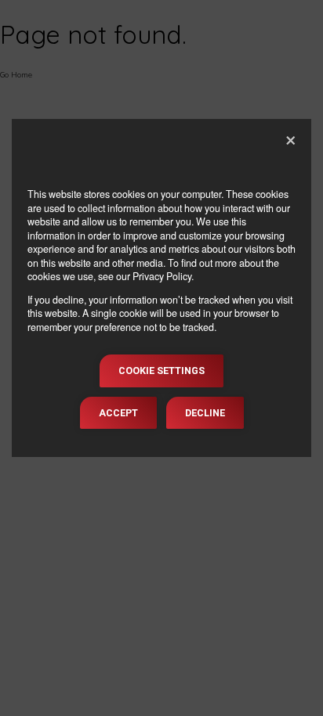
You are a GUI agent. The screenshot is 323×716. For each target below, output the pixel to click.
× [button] (291, 137)
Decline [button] (205, 413)
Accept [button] (118, 413)
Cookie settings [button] (161, 370)
